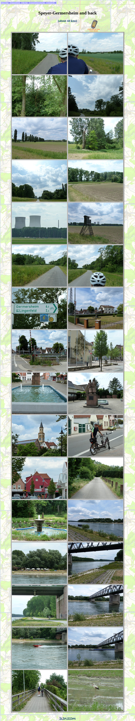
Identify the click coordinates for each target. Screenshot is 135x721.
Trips (7, 3)
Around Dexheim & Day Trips (37, 3)
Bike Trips (25, 3)
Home (2, 3)
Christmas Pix (51, 3)
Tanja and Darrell (15, 3)
